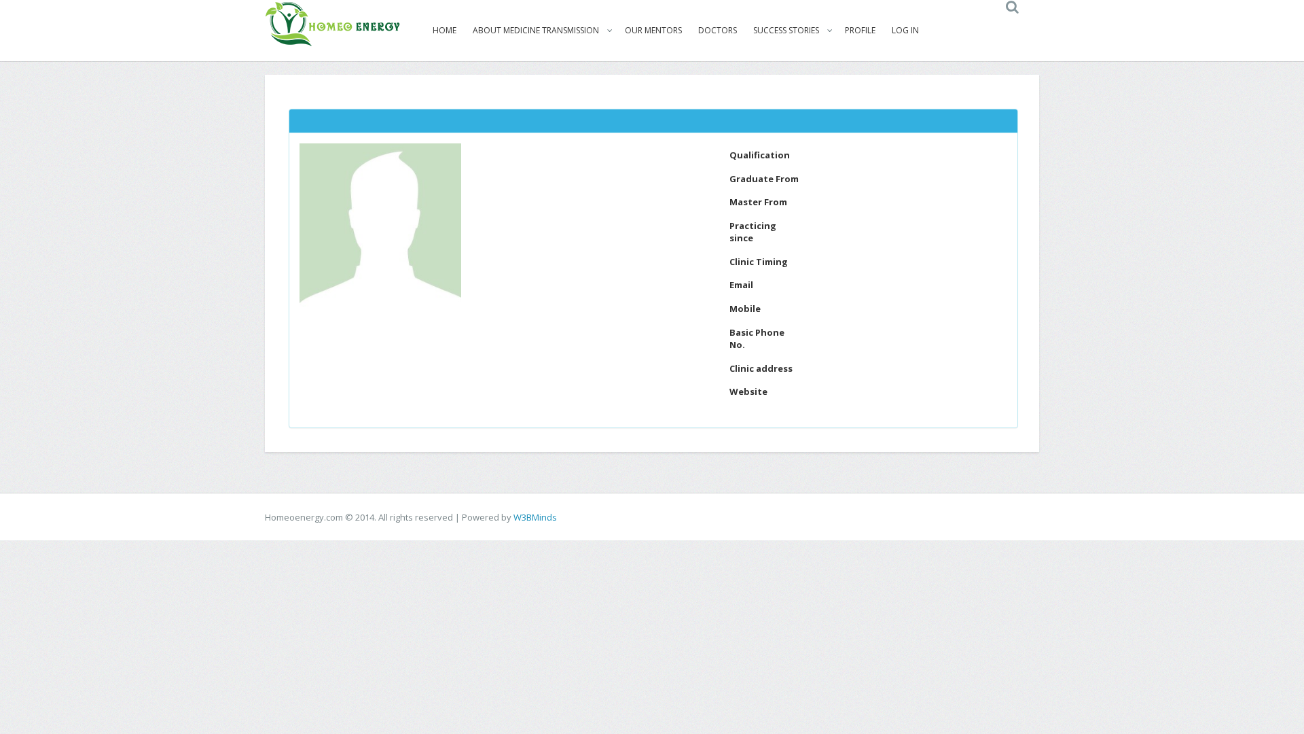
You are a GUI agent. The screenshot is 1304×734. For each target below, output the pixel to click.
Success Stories (786, 30)
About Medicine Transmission (536, 30)
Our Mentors (653, 30)
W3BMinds (535, 517)
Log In (905, 30)
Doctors (717, 30)
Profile (860, 30)
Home (444, 30)
